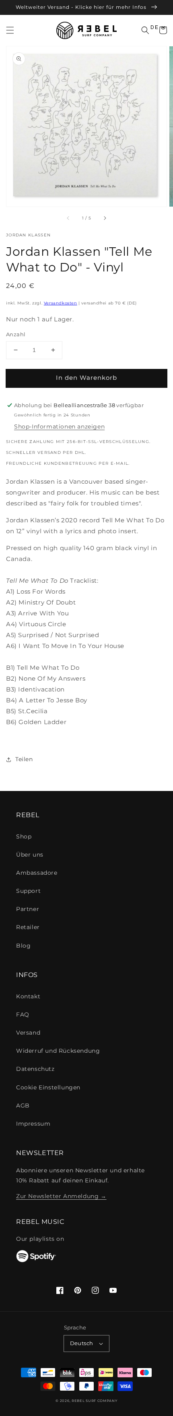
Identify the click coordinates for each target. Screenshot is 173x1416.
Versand (28, 1032)
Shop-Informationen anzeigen (59, 426)
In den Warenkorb (86, 377)
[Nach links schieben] (68, 218)
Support (28, 890)
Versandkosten (60, 303)
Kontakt (28, 996)
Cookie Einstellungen (48, 1087)
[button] (10, 30)
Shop (23, 836)
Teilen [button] (24, 759)
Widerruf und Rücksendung (58, 1050)
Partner (27, 909)
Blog (23, 945)
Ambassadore (37, 872)
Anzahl (15, 334)
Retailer (28, 927)
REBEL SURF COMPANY (94, 1401)
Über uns (29, 854)
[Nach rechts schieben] (104, 218)
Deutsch (81, 1343)
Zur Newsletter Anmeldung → (61, 1196)
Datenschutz (35, 1068)
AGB (23, 1105)
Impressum (33, 1123)
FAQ (22, 1014)
